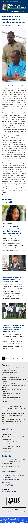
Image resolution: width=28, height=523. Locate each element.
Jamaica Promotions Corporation (11, 406)
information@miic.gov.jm (9, 471)
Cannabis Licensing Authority (10, 372)
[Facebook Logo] (8, 491)
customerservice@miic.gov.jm (10, 479)
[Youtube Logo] (15, 491)
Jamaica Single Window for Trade (11, 444)
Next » (23, 358)
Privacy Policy (14, 509)
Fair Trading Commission (9, 383)
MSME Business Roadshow (9, 432)
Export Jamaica (6, 439)
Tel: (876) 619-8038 (7, 464)
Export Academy (6, 448)
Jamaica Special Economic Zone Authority (14, 408)
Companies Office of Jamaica (10, 375)
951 (18, 358)
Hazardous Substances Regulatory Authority (11, 390)
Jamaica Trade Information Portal (11, 446)
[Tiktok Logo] (13, 491)
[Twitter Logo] (3, 491)
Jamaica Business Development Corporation (11, 394)
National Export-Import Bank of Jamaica (13, 419)
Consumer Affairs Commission (10, 377)
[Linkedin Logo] (10, 491)
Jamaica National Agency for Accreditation (14, 404)
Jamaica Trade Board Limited (10, 411)
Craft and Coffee (6, 434)
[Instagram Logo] (5, 491)
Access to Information (8, 451)
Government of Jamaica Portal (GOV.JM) (13, 436)
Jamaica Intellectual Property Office (12, 397)
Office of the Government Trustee (11, 421)
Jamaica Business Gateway (9, 441)
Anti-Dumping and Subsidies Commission (13, 368)
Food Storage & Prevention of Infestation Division (13, 386)
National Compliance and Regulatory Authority (12, 416)
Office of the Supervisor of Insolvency (12, 424)
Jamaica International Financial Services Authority (13, 400)
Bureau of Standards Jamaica (10, 370)
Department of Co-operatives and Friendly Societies (14, 380)
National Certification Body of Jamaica (13, 413)
